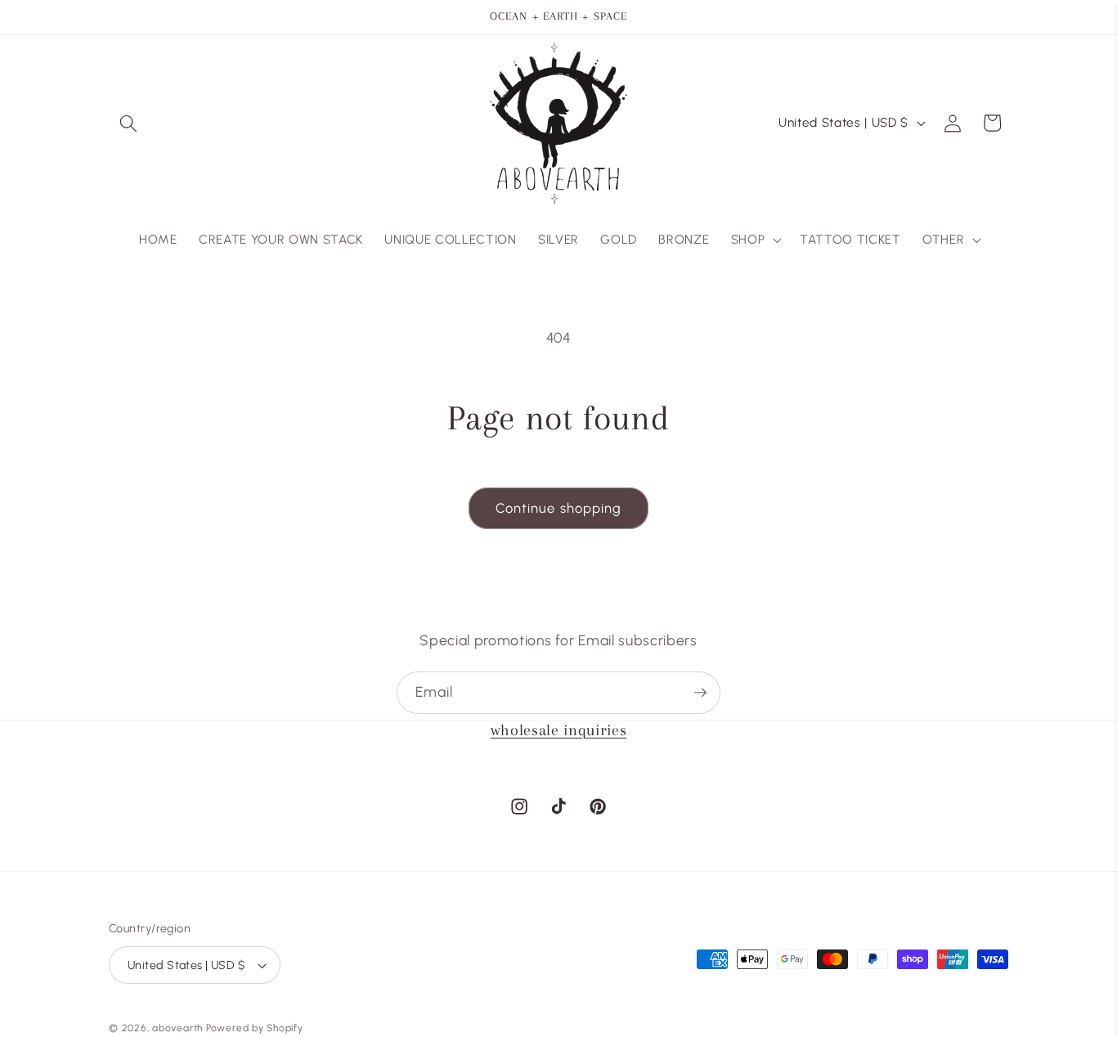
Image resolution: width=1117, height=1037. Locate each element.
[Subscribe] (700, 692)
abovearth (177, 1028)
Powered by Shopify (254, 1028)
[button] (128, 122)
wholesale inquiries (559, 730)
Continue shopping (559, 508)
